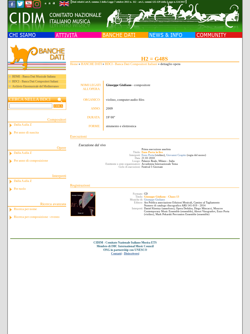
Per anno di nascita (26, 132)
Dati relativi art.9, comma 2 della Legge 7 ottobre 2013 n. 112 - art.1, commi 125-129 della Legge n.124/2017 (128, 1)
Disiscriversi (131, 253)
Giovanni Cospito (176, 155)
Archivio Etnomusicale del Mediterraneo (35, 86)
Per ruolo (20, 188)
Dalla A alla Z (23, 124)
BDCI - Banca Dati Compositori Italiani (131, 64)
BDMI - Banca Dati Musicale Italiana (33, 76)
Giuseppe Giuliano (154, 199)
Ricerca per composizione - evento (37, 217)
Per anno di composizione (31, 160)
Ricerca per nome (25, 209)
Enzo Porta (148, 155)
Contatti (116, 253)
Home (74, 64)
